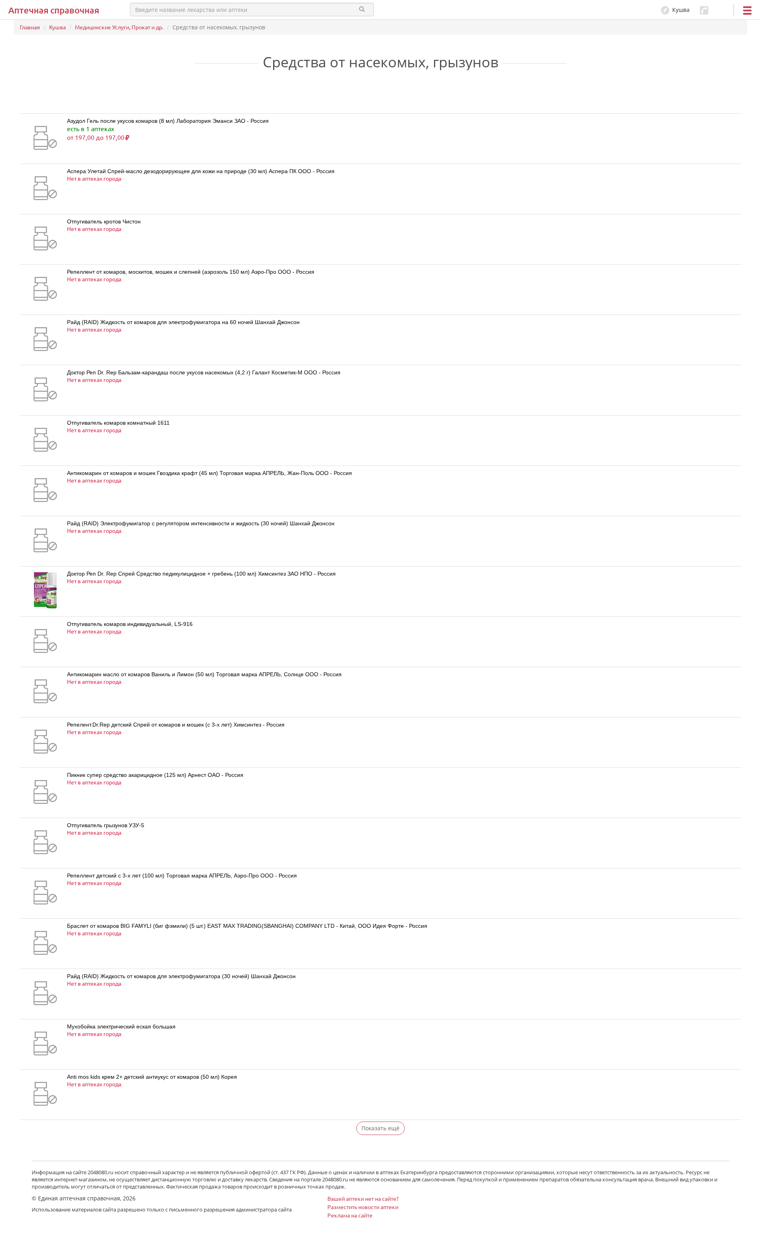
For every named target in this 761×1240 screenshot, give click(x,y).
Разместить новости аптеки (362, 1206)
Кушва (57, 27)
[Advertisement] (112, 98)
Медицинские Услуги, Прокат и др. (119, 27)
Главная (30, 27)
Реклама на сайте (350, 1215)
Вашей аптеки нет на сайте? (363, 1198)
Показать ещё (380, 1128)
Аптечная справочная (53, 10)
